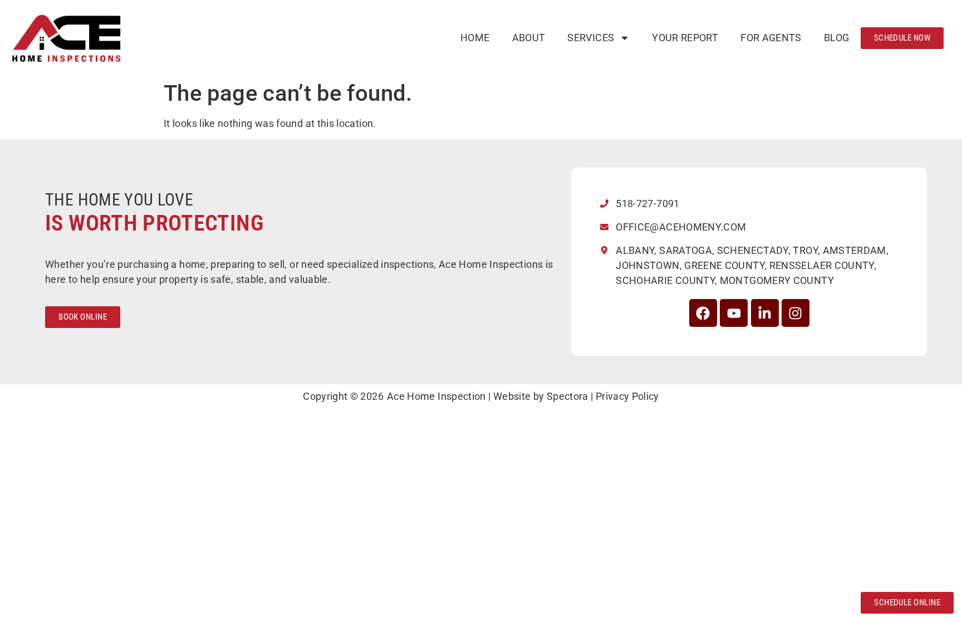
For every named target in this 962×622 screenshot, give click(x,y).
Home (474, 37)
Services (590, 37)
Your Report (685, 37)
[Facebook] (703, 313)
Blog (836, 37)
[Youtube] (734, 313)
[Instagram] (795, 313)
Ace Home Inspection (436, 396)
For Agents (771, 37)
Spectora (567, 396)
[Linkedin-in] (765, 313)
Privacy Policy (627, 396)
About (529, 37)
